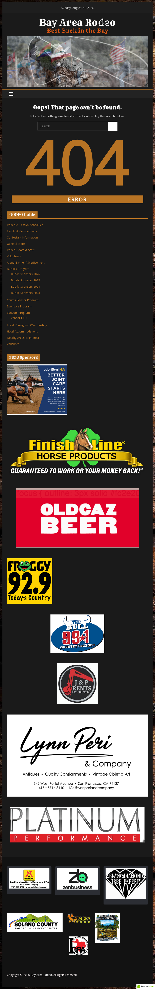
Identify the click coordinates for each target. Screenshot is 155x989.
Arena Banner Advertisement (26, 262)
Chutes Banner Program (23, 300)
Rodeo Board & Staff (20, 250)
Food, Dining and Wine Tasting (27, 325)
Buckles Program (18, 269)
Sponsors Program (19, 306)
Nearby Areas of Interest (23, 338)
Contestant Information (22, 237)
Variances (13, 344)
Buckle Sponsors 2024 (25, 286)
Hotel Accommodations (22, 331)
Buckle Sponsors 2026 (25, 274)
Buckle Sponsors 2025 (25, 280)
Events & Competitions (22, 231)
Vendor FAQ (19, 318)
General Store (16, 244)
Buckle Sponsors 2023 (25, 293)
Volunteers (14, 256)
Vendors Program (18, 313)
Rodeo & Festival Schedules (25, 225)
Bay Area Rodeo (77, 22)
